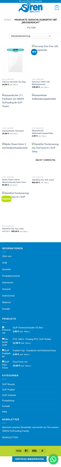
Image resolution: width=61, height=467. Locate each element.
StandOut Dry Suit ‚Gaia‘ (13, 229)
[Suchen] (52, 8)
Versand (6, 289)
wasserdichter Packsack (13, 131)
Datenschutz (8, 295)
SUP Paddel (8, 389)
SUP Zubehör (9, 395)
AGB (4, 263)
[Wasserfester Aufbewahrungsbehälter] (45, 110)
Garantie (6, 269)
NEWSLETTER (10, 437)
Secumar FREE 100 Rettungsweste (41, 83)
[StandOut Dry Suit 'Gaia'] (15, 207)
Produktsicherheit (11, 276)
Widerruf (6, 302)
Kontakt (6, 309)
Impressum (7, 282)
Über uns (6, 256)
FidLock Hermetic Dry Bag (14, 82)
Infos (4, 411)
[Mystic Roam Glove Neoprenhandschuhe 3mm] (15, 158)
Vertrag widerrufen (29, 459)
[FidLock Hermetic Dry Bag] (15, 61)
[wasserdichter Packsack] (15, 110)
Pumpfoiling (8, 400)
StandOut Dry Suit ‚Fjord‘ (43, 180)
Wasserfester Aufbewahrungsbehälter (42, 132)
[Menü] (4, 7)
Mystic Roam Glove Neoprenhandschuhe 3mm (14, 181)
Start (7, 20)
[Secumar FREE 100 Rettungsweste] (45, 61)
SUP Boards (8, 384)
